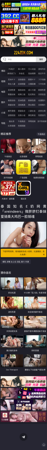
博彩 (3, 70)
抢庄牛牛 (42, 73)
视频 (3, 81)
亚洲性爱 (11, 90)
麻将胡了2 (11, 73)
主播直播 (32, 84)
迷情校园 (11, 115)
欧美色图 (32, 100)
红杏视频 (11, 125)
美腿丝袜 (11, 105)
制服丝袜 (11, 94)
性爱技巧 (42, 115)
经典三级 (21, 94)
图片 (3, 102)
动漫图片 (42, 100)
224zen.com (23, 52)
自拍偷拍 (21, 79)
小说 (3, 112)
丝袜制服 (21, 84)
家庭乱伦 (21, 111)
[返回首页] (43, 444)
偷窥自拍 (11, 100)
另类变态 (42, 94)
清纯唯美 (21, 105)
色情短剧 (21, 125)
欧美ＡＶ (32, 79)
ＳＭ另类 (42, 84)
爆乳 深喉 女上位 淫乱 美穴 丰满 (15, 261)
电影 (3, 91)
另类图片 (42, 105)
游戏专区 (42, 69)
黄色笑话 (32, 115)
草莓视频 (32, 121)
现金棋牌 (32, 73)
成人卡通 (32, 90)
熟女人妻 (11, 84)
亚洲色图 (21, 100)
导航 (3, 123)
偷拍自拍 (21, 90)
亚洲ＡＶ (11, 79)
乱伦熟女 (32, 94)
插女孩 (11, 121)
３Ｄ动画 (42, 79)
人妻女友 (32, 111)
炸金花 (21, 73)
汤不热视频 (41, 121)
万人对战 (32, 69)
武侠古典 (42, 111)
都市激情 (11, 111)
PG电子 (12, 69)
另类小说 (21, 115)
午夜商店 (21, 121)
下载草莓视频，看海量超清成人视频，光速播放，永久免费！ (23, 253)
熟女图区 (32, 105)
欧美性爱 (42, 90)
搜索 (41, 59)
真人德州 (21, 69)
